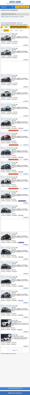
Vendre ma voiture (23, 7)
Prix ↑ (11, 30)
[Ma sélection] (12, 7)
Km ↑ (21, 30)
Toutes (6, 27)
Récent (6, 30)
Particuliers (23, 27)
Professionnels (14, 27)
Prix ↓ (16, 30)
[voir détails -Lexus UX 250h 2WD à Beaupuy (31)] (6, 37)
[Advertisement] (15, 63)
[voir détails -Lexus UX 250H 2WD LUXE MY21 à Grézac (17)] (6, 323)
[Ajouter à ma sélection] (9, 34)
